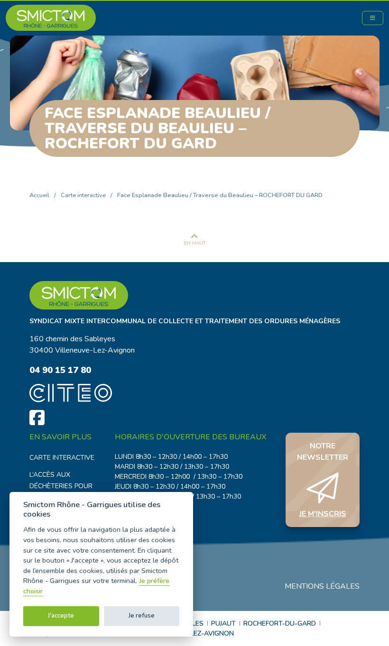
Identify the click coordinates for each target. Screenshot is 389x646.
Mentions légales (322, 586)
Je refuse (142, 615)
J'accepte (61, 615)
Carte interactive (83, 195)
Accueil (39, 195)
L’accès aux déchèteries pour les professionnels (64, 486)
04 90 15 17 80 (60, 370)
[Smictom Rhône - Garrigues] (194, 295)
